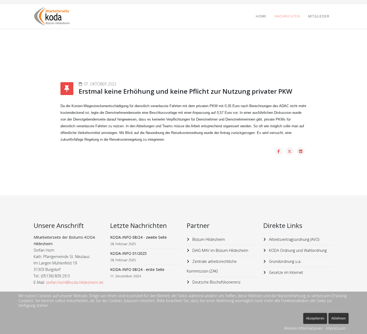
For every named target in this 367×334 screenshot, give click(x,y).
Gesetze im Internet (285, 272)
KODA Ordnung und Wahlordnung (297, 250)
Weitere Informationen (303, 328)
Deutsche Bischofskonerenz (215, 282)
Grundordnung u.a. (284, 261)
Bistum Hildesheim (208, 239)
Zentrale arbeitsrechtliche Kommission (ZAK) (212, 266)
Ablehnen (338, 318)
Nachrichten (287, 16)
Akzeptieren (315, 318)
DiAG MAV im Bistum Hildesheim (219, 250)
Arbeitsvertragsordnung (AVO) (293, 239)
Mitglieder (318, 16)
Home (261, 16)
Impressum (336, 328)
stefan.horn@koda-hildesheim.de (74, 282)
